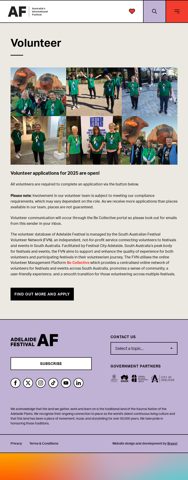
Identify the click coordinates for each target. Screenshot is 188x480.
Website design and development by (144, 443)
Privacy (16, 443)
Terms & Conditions (43, 443)
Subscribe (51, 363)
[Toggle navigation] (177, 11)
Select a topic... (129, 348)
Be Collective (78, 262)
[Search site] (154, 11)
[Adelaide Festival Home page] (27, 11)
